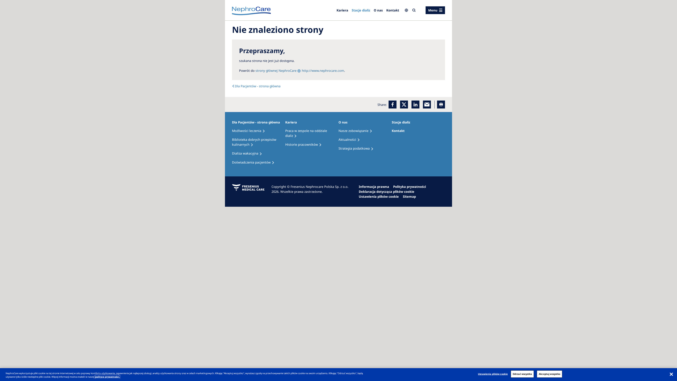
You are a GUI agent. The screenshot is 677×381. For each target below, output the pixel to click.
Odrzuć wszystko (522, 374)
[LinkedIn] (415, 104)
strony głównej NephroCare (276, 70)
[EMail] (427, 104)
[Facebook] (393, 104)
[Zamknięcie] (671, 374)
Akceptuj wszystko (549, 374)
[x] (404, 104)
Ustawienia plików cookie (493, 374)
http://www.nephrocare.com (323, 70)
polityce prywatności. (107, 376)
